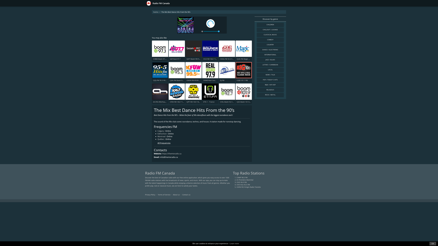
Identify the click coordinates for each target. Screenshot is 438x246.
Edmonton (162, 133)
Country (270, 45)
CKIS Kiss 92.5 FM (243, 185)
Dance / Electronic (270, 50)
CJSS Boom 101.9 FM (244, 102)
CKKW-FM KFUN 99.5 (194, 80)
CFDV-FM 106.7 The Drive (179, 102)
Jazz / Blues (270, 60)
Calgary (161, 131)
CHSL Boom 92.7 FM (227, 102)
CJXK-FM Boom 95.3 (177, 80)
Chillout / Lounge (270, 30)
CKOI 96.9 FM (242, 182)
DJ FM (222, 80)
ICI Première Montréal (245, 180)
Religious (270, 90)
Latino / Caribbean (270, 65)
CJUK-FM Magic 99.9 (244, 59)
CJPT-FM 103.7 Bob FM (194, 102)
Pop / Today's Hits (270, 80)
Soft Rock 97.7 (175, 59)
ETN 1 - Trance (208, 102)
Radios (155, 12)
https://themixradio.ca (171, 153)
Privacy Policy (150, 195)
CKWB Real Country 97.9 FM (213, 80)
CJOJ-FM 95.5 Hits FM (161, 80)
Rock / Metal (270, 95)
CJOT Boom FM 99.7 (193, 59)
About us (176, 195)
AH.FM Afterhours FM (161, 102)
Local (270, 70)
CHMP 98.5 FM (242, 177)
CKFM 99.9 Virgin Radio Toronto (249, 187)
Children (270, 25)
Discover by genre (270, 19)
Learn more (234, 244)
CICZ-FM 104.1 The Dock (212, 59)
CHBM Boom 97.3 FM (161, 59)
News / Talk (270, 75)
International (270, 55)
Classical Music (270, 35)
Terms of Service (164, 195)
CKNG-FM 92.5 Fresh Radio (230, 59)
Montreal (161, 136)
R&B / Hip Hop (270, 85)
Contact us (186, 195)
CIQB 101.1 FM (242, 80)
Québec (161, 139)
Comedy (270, 40)
